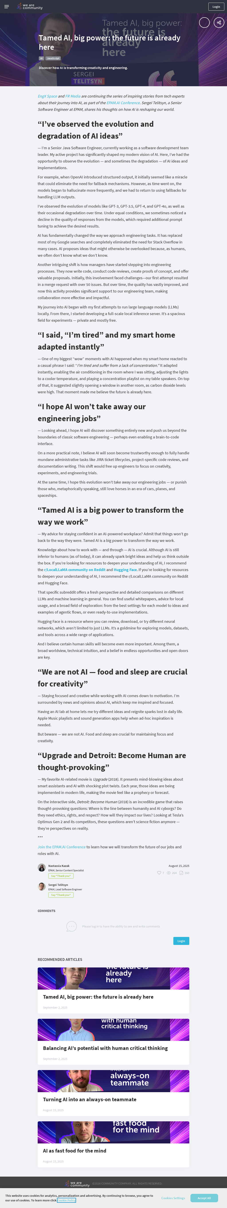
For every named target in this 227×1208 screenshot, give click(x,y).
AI (41, 58)
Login (216, 7)
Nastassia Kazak (58, 866)
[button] (6, 6)
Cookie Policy (66, 1200)
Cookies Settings (173, 1198)
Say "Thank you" (61, 875)
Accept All (204, 1198)
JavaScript (53, 58)
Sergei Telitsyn (58, 885)
